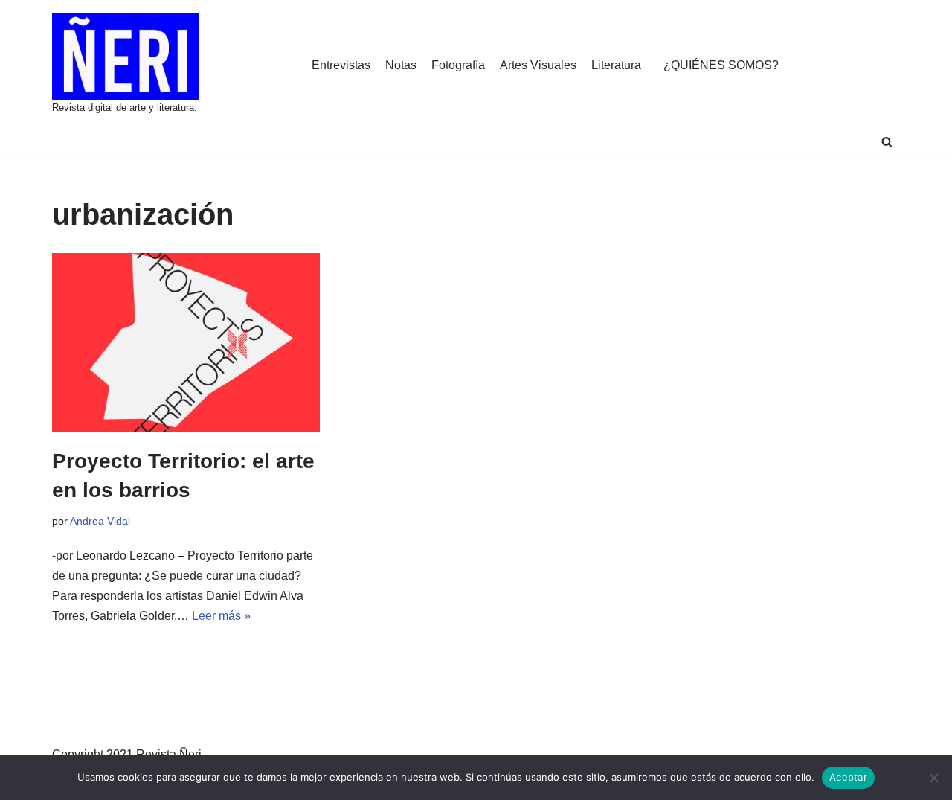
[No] (933, 777)
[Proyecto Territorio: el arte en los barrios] (186, 342)
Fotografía (458, 65)
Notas (400, 65)
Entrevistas (341, 65)
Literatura (616, 65)
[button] (886, 141)
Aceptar (848, 777)
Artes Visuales (538, 65)
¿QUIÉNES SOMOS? (721, 65)
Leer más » (221, 615)
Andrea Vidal (100, 521)
